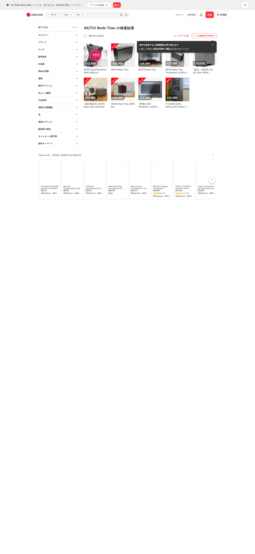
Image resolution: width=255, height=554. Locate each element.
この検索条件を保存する (205, 35)
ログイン (179, 14)
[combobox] (87, 14)
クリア (75, 27)
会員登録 (191, 14)
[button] (59, 15)
